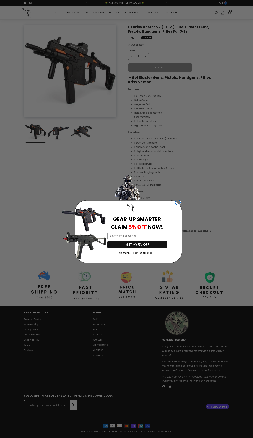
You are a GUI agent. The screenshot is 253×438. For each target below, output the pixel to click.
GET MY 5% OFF (137, 244)
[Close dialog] (177, 202)
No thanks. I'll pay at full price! (136, 253)
